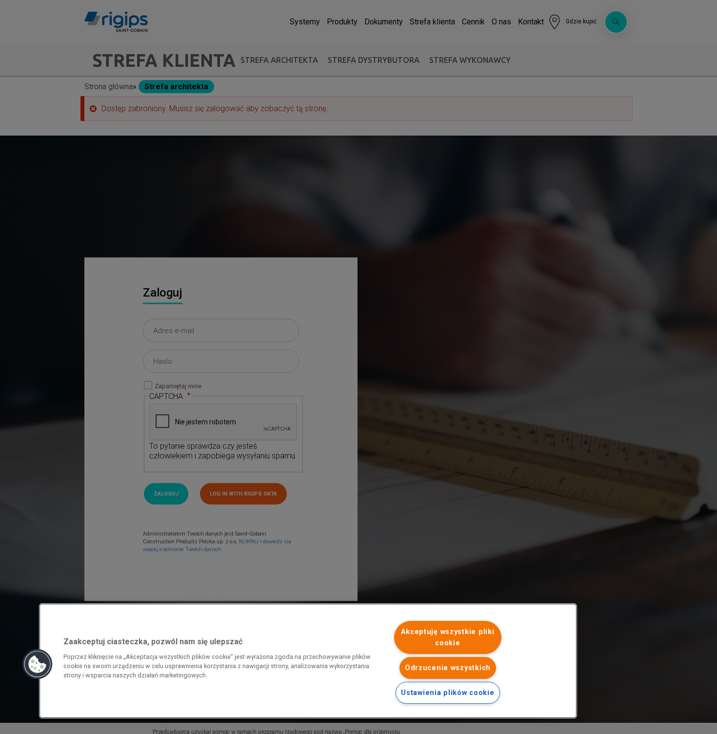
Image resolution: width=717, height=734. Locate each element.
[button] (37, 664)
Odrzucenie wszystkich (448, 668)
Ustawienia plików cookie (447, 693)
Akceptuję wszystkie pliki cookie (447, 637)
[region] (308, 660)
